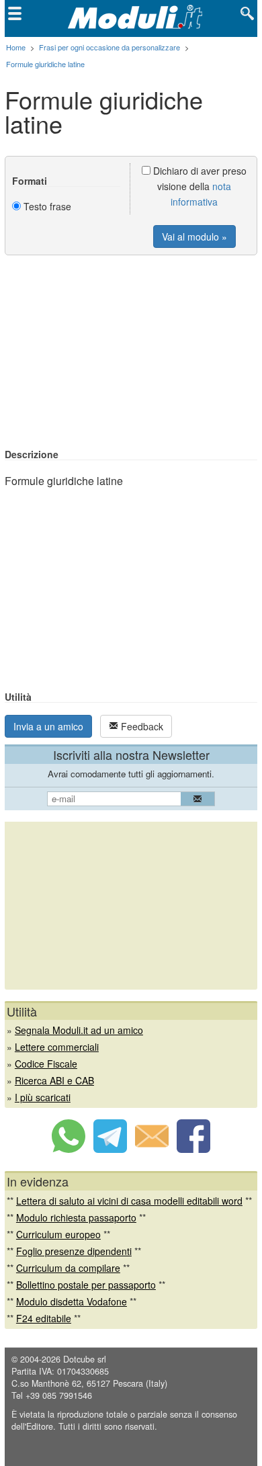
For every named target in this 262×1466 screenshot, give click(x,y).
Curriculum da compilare (68, 1268)
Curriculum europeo (58, 1234)
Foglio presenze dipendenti (74, 1251)
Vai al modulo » (194, 236)
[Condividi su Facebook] (193, 1149)
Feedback (140, 726)
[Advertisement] (131, 353)
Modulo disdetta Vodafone (71, 1301)
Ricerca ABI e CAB (54, 1080)
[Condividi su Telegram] (110, 1149)
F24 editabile (43, 1318)
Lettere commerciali (57, 1046)
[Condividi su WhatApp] (68, 1149)
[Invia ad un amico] (152, 1149)
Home (16, 47)
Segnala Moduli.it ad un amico (79, 1030)
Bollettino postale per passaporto (86, 1284)
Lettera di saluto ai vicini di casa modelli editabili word (129, 1200)
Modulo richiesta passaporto (76, 1217)
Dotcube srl (84, 1359)
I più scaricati (43, 1097)
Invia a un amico (48, 726)
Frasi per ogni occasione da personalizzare (109, 47)
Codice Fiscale (46, 1063)
